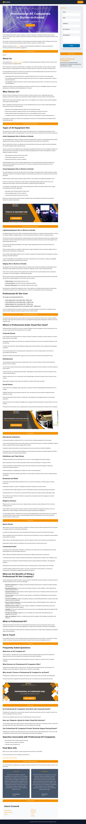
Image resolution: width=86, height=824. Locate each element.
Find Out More (30, 433)
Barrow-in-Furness (8, 812)
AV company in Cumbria (16, 62)
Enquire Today (30, 705)
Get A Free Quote (30, 800)
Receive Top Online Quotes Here (30, 314)
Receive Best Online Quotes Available (30, 226)
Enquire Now (30, 520)
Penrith (5, 814)
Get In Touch (71, 53)
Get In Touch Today (30, 51)
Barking (15, 757)
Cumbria (33, 815)
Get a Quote (29, 25)
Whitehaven (33, 809)
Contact (80, 2)
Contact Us (30, 643)
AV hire (18, 46)
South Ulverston (7, 810)
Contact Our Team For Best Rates (30, 123)
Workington (33, 811)
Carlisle (32, 813)
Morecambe (5, 757)
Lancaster (10, 757)
